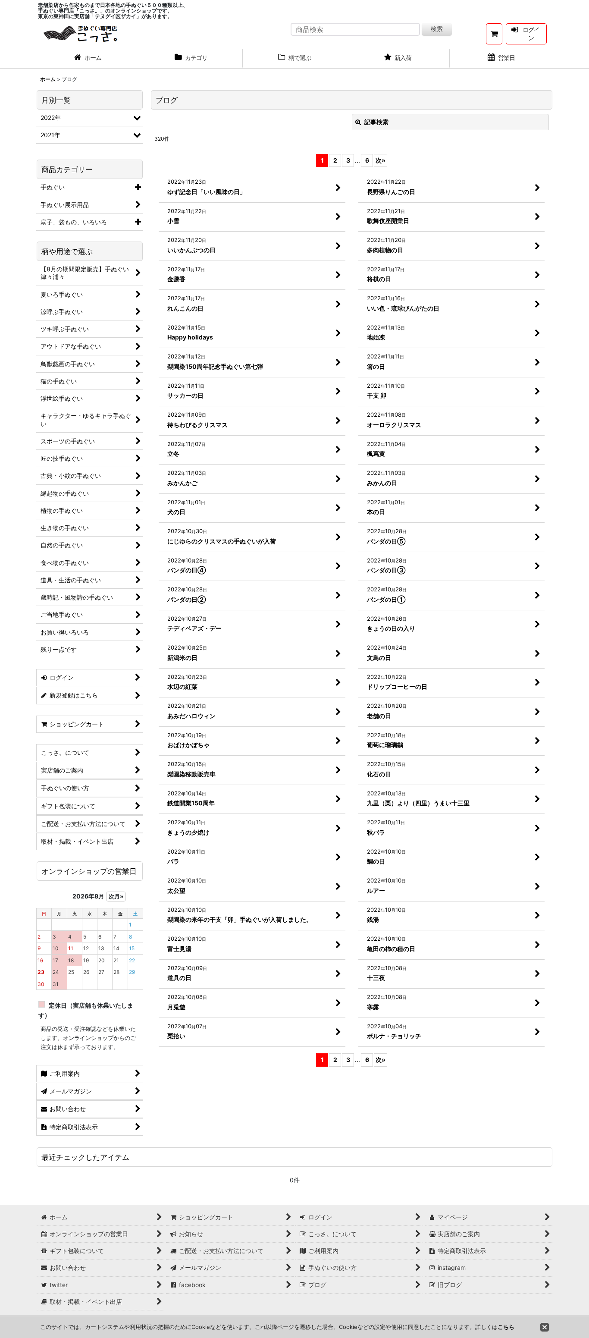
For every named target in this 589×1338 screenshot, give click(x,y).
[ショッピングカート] (494, 33)
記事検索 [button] (375, 122)
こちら (506, 1326)
